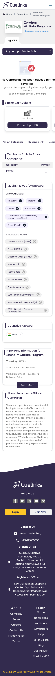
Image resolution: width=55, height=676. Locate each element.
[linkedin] (29, 501)
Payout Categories (12, 142)
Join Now (40, 512)
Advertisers (41, 629)
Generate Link (36, 142)
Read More (27, 385)
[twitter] (22, 501)
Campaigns (41, 618)
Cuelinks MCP (41, 656)
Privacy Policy (16, 635)
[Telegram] (43, 501)
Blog (41, 645)
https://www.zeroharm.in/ (37, 31)
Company (16, 614)
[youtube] (36, 501)
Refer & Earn (41, 640)
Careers (16, 625)
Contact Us (16, 630)
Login (15, 512)
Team (16, 619)
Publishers (41, 623)
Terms (16, 641)
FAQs (41, 634)
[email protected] (30, 533)
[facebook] (15, 501)
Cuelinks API (41, 651)
